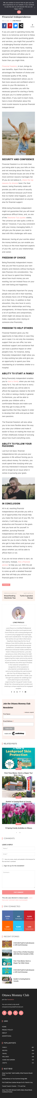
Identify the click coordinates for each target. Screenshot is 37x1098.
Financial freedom (9, 66)
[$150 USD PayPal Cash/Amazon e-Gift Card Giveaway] (7, 944)
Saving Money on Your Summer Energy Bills (14, 1078)
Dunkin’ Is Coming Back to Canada (18, 802)
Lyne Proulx (16, 20)
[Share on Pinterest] (10, 25)
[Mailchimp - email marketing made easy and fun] (14, 735)
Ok (19, 12)
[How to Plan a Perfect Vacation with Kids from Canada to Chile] (7, 953)
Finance (6, 585)
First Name (6, 714)
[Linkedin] (17, 691)
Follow (18, 911)
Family (18, 769)
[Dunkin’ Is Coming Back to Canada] (18, 787)
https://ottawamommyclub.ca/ (18, 625)
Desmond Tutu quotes (16, 218)
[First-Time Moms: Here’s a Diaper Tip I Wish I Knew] (18, 758)
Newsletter (10, 999)
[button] (18, 133)
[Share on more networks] (21, 25)
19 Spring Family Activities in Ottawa (18, 828)
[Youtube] (25, 691)
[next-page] (19, 832)
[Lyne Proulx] (18, 613)
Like (7, 911)
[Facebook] (11, 691)
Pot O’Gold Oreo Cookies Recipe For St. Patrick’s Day (17, 1082)
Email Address (8, 721)
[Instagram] (14, 691)
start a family (13, 381)
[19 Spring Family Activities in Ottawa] (18, 813)
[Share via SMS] (15, 25)
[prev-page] (16, 832)
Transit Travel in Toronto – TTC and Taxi (13, 1086)
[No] (34, 8)
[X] (22, 691)
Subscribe (29, 921)
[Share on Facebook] (4, 25)
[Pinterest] (20, 691)
